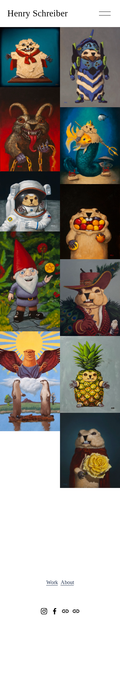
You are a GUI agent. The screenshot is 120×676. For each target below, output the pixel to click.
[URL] (65, 611)
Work (52, 582)
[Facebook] (54, 611)
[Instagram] (44, 611)
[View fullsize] (30, 57)
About (67, 582)
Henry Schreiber (37, 13)
